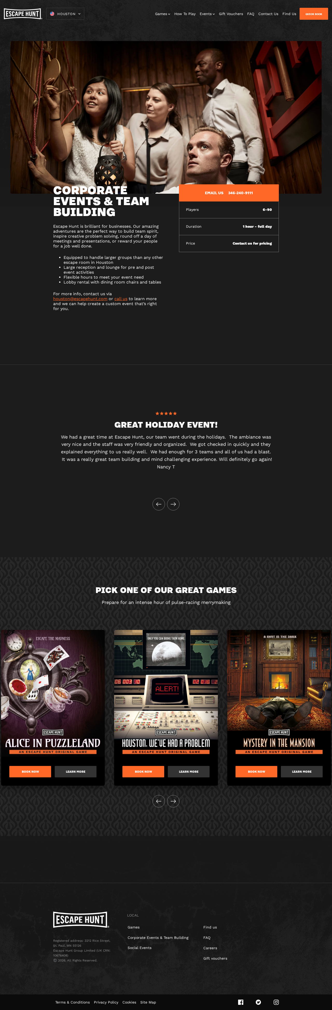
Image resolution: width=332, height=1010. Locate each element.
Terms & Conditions (72, 1002)
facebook (240, 1002)
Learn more (75, 772)
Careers (210, 948)
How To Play (185, 14)
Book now (30, 772)
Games (161, 14)
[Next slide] (173, 504)
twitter (258, 1002)
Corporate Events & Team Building (158, 937)
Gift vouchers (215, 958)
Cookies (129, 1002)
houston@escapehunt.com (80, 298)
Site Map (148, 1002)
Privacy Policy (106, 1002)
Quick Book (314, 14)
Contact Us (268, 14)
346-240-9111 (240, 192)
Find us (210, 927)
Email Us (214, 192)
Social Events (139, 948)
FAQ (250, 14)
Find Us (289, 14)
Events (206, 14)
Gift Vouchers (231, 14)
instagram (276, 1002)
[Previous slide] (159, 504)
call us (120, 298)
